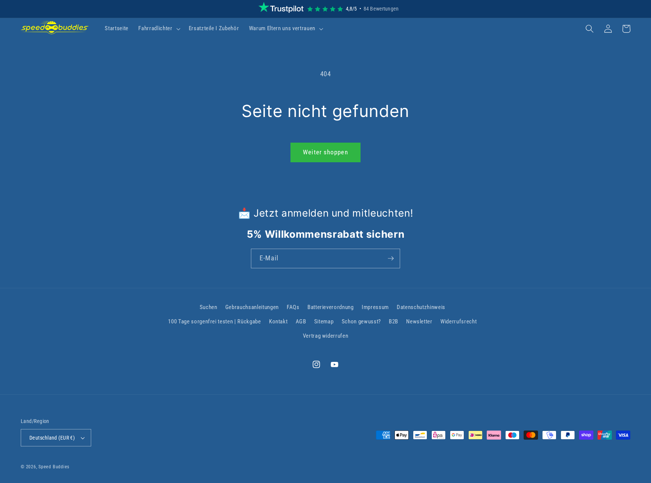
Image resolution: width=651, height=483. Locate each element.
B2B (393, 321)
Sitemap (324, 321)
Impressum (375, 307)
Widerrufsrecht (458, 321)
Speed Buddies (53, 466)
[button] (158, 28)
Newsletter (419, 321)
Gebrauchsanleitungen (252, 307)
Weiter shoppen (325, 152)
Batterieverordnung (330, 307)
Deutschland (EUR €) (52, 438)
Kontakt (278, 321)
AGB (301, 321)
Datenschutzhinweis (421, 307)
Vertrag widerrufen (325, 335)
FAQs (293, 307)
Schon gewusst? (361, 321)
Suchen (208, 307)
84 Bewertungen (381, 9)
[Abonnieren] (391, 258)
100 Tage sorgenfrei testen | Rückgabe (214, 321)
